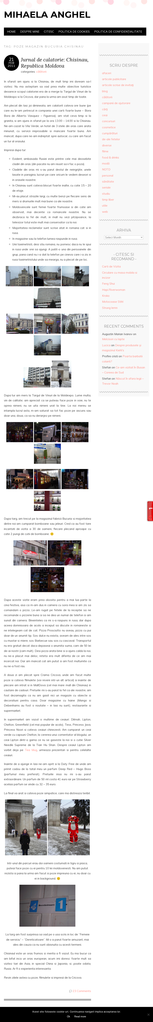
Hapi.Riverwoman (113, 289)
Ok (68, 1016)
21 (11, 59)
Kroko (106, 295)
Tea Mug (31, 750)
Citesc (49, 31)
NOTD (106, 169)
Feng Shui (108, 283)
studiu (106, 193)
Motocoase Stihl (112, 301)
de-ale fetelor (111, 139)
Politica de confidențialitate (118, 31)
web (105, 211)
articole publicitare (114, 79)
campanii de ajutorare (116, 103)
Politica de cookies (74, 31)
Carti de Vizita (111, 266)
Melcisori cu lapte (113, 339)
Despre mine (29, 31)
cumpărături (110, 133)
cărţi (105, 109)
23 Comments (82, 991)
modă (106, 163)
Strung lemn (110, 308)
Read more (80, 1016)
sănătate (108, 181)
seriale (106, 187)
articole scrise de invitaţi (118, 85)
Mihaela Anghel (47, 14)
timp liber (108, 199)
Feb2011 (11, 64)
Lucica (106, 345)
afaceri (106, 73)
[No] (148, 1014)
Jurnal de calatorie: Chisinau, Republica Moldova (54, 62)
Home (11, 31)
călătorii (41, 71)
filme (105, 151)
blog (105, 91)
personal (107, 175)
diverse (107, 145)
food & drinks (110, 157)
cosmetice (109, 127)
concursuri (108, 121)
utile (104, 205)
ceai (104, 115)
